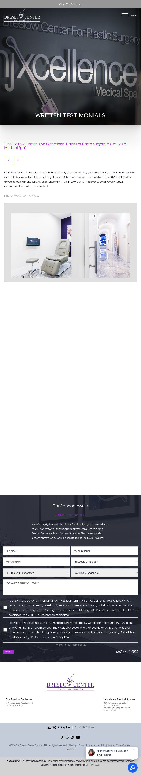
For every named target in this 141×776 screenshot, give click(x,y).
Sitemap (73, 745)
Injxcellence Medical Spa (117, 699)
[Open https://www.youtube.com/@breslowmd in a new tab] (78, 736)
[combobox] (104, 562)
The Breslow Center (17, 699)
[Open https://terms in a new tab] (72, 644)
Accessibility (99, 745)
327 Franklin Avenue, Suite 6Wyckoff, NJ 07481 (116, 704)
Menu (134, 15)
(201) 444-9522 (127, 652)
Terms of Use (79, 644)
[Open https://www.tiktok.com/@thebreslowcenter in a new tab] (62, 736)
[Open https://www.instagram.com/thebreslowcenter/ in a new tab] (72, 736)
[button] (125, 15)
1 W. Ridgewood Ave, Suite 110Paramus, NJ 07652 (19, 704)
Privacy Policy (62, 644)
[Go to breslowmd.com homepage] (37, 15)
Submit (8, 652)
